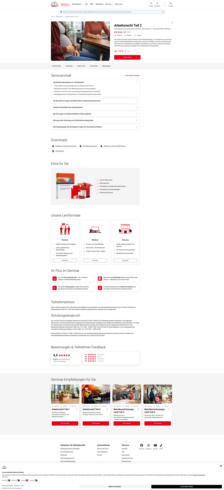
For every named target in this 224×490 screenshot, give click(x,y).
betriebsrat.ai (126, 461)
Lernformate (93, 66)
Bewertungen (106, 66)
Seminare (59, 17)
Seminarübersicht (66, 452)
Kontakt (124, 449)
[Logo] (54, 4)
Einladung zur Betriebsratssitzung (65, 146)
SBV (91, 4)
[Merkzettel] (164, 4)
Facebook (141, 449)
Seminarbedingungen (67, 461)
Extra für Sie (81, 66)
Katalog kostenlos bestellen (70, 449)
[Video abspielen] (80, 41)
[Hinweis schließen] (162, 12)
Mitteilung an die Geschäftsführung (114, 146)
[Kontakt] (171, 3)
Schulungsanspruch (67, 458)
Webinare (63, 455)
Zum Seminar (65, 423)
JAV (86, 4)
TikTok (161, 449)
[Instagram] (148, 445)
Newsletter (126, 455)
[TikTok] (161, 445)
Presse (99, 455)
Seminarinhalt (56, 66)
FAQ (123, 452)
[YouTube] (155, 445)
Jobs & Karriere (102, 452)
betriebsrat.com (127, 458)
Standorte (99, 4)
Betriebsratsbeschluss (90, 146)
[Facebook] (141, 445)
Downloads (69, 66)
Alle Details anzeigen (132, 75)
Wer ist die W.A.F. (103, 449)
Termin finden (127, 57)
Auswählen (65, 260)
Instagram (148, 449)
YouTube (155, 449)
